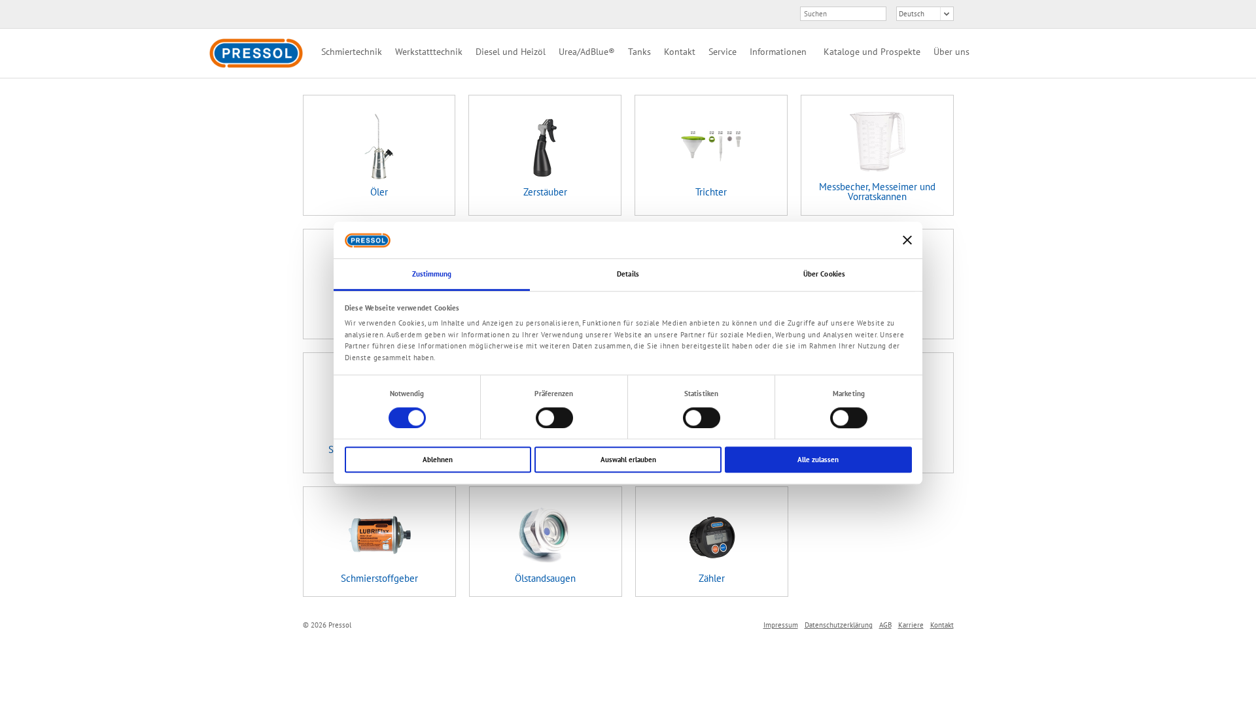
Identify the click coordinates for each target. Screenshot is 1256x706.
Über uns (951, 52)
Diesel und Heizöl (511, 52)
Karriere (911, 625)
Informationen (778, 52)
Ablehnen (438, 459)
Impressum (780, 625)
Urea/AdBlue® (587, 52)
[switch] (554, 417)
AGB (885, 625)
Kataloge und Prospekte (872, 52)
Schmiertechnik (351, 52)
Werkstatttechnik (428, 52)
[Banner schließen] (907, 239)
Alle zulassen (818, 459)
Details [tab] (628, 274)
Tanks (639, 52)
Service (722, 52)
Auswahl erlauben (628, 459)
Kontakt (679, 52)
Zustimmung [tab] (432, 274)
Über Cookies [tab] (824, 274)
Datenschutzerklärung (839, 625)
